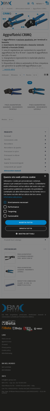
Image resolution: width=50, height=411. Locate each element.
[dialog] (25, 205)
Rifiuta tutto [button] (26, 228)
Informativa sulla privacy (13, 197)
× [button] (45, 176)
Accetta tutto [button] (25, 222)
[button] (25, 234)
